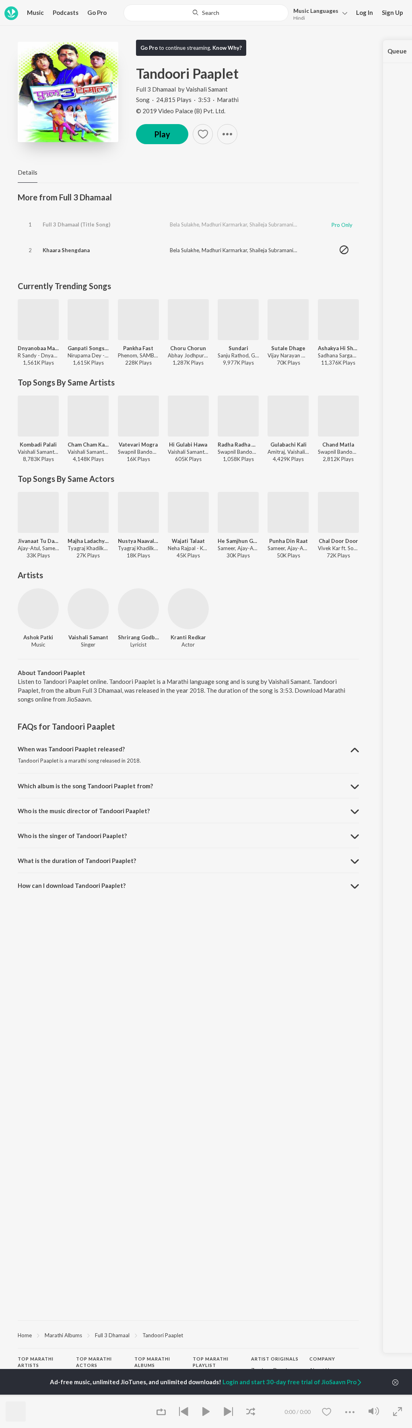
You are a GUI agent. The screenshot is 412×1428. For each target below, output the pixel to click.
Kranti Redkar (188, 637)
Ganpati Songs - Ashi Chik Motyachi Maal (88, 348)
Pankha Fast (138, 348)
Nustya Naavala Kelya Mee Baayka (138, 541)
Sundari (238, 348)
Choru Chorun (188, 348)
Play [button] (162, 134)
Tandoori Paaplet (162, 1335)
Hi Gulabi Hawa (188, 444)
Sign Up (392, 12)
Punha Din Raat (288, 541)
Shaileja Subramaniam (275, 224)
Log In (364, 12)
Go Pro (97, 12)
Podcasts (65, 12)
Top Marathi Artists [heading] (36, 1362)
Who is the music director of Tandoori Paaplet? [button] (84, 810)
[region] (188, 1334)
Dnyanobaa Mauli (38, 348)
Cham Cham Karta (88, 444)
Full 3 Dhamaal (156, 89)
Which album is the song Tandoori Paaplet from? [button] (85, 785)
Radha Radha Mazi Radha (238, 444)
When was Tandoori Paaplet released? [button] (71, 749)
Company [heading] (322, 1358)
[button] (318, 13)
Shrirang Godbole (138, 637)
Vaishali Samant (207, 89)
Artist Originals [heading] (275, 1358)
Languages (315, 10)
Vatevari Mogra (138, 444)
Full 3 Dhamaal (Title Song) (76, 224)
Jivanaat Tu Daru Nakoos (38, 541)
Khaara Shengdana (66, 250)
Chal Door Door (338, 541)
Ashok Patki (38, 637)
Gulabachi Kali (288, 444)
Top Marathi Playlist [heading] (211, 1362)
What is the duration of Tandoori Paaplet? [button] (77, 860)
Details (27, 172)
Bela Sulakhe (184, 224)
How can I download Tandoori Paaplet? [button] (72, 885)
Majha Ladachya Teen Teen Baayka (88, 541)
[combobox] (206, 13)
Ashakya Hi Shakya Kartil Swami (338, 348)
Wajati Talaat (188, 541)
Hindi (299, 17)
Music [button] (35, 12)
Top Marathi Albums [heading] (152, 1362)
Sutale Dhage (288, 348)
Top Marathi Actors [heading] (94, 1362)
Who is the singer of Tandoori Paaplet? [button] (72, 835)
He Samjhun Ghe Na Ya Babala (238, 541)
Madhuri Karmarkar (224, 224)
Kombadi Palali (38, 444)
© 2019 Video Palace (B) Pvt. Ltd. (180, 110)
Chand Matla (338, 444)
